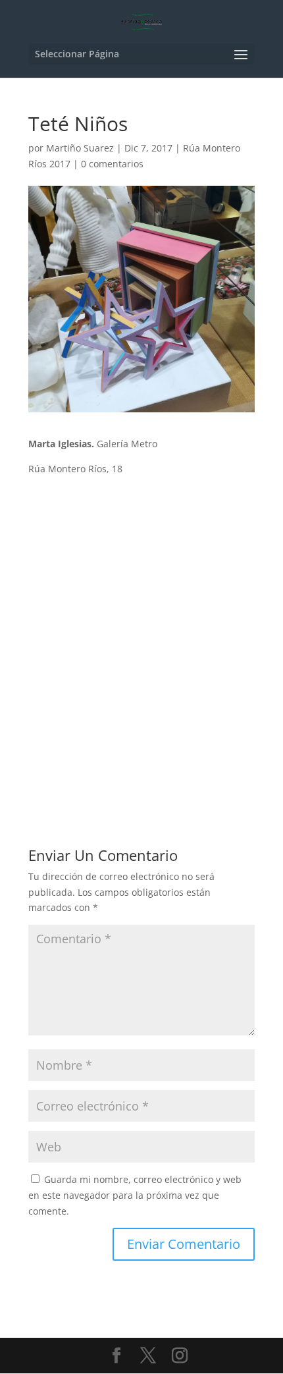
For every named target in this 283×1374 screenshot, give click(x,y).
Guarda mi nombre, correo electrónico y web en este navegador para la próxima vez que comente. (135, 1195)
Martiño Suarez (80, 148)
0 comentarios (112, 163)
